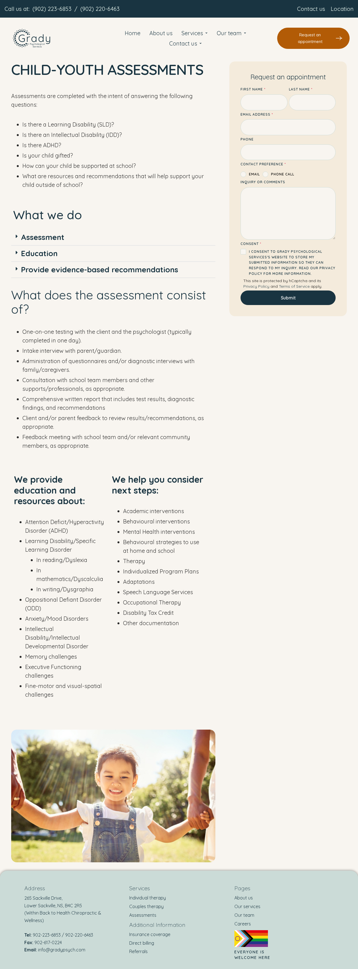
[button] (313, 38)
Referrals (138, 951)
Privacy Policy (256, 286)
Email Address (257, 114)
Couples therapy (146, 906)
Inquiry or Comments (263, 182)
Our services (247, 906)
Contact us (311, 8)
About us (243, 898)
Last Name (300, 89)
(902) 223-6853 (52, 8)
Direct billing (141, 943)
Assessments (142, 915)
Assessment (42, 237)
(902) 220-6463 (100, 8)
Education (39, 253)
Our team (244, 915)
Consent (251, 244)
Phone (247, 139)
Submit (288, 298)
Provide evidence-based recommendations (99, 269)
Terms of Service (294, 286)
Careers (242, 924)
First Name (253, 89)
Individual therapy (147, 898)
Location (342, 8)
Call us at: (17, 8)
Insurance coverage (149, 934)
